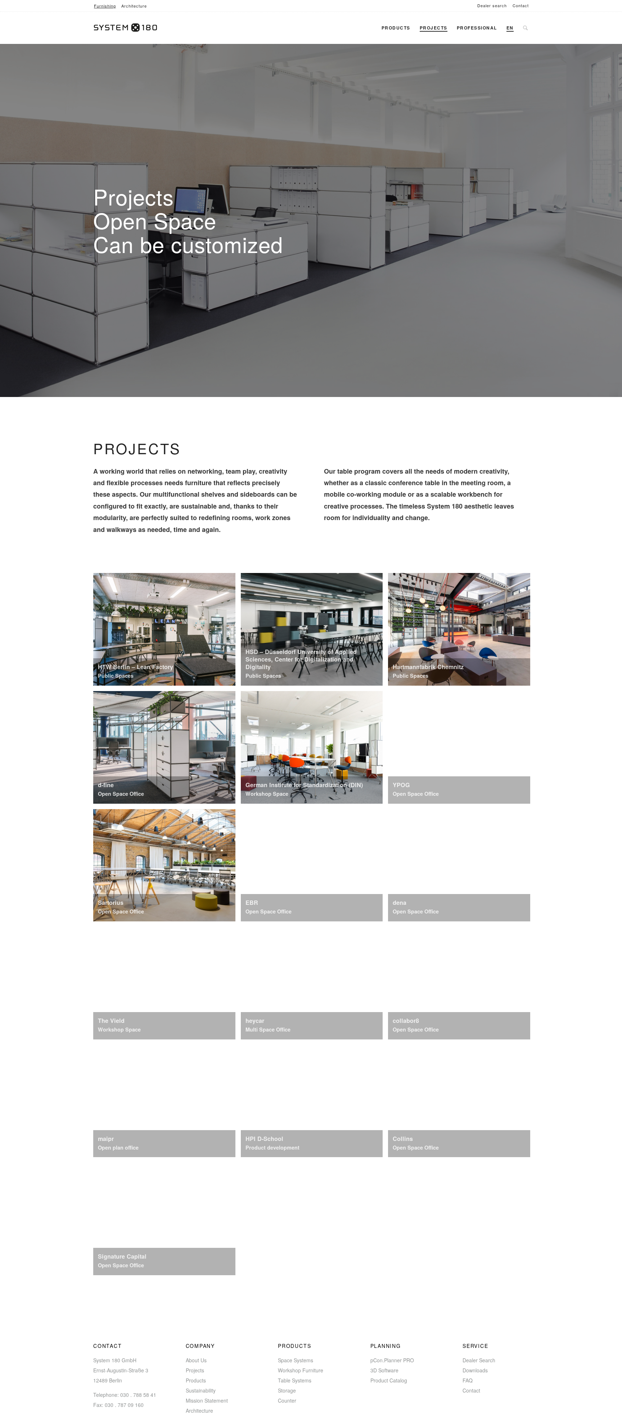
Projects (195, 1370)
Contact (521, 5)
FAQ (468, 1380)
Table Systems (294, 1380)
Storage (287, 1390)
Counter (287, 1400)
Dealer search (492, 5)
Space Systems (295, 1360)
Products (196, 1380)
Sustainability (201, 1390)
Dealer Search (479, 1360)
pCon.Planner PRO (392, 1360)
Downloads (475, 1370)
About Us (196, 1360)
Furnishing (105, 6)
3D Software (384, 1370)
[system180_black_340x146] (128, 28)
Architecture (134, 6)
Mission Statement (207, 1400)
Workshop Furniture (300, 1370)
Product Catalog (388, 1380)
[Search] (525, 28)
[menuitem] (492, 5)
